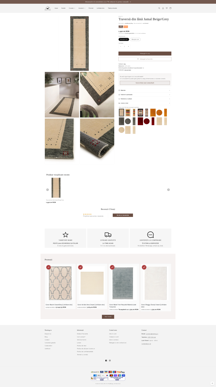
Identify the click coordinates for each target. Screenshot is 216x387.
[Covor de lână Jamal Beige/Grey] (121, 116)
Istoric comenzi (113, 339)
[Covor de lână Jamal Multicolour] (140, 116)
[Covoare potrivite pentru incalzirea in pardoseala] (125, 27)
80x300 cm (135, 39)
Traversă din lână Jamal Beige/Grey (55, 200)
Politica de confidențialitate (85, 351)
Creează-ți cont (114, 337)
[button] (159, 8)
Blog (46, 337)
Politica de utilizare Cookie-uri (86, 348)
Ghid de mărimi (81, 339)
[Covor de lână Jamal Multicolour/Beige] (128, 116)
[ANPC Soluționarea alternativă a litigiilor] (99, 380)
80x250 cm (123, 39)
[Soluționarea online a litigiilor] (116, 380)
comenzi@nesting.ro (152, 334)
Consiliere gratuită (50, 342)
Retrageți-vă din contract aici (117, 342)
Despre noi (48, 334)
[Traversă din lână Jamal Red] (153, 125)
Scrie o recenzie (123, 215)
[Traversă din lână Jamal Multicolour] (147, 116)
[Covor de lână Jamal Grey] (121, 125)
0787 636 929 (152, 337)
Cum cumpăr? (81, 337)
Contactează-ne (146, 343)
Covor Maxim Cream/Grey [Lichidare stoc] (59, 305)
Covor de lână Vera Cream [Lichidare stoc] (91, 305)
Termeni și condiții (82, 354)
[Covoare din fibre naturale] (121, 27)
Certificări (47, 348)
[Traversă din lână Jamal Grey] (134, 125)
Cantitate (121, 43)
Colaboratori (48, 345)
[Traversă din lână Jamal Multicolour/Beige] (134, 116)
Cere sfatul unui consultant (145, 83)
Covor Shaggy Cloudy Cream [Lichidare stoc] (154, 306)
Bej (125, 64)
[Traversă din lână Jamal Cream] (165, 125)
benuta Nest (127, 70)
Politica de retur (81, 345)
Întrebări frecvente (82, 334)
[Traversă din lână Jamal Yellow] (165, 116)
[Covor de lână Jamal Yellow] (153, 116)
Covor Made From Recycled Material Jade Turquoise (122, 306)
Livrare (79, 342)
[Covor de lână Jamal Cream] (159, 125)
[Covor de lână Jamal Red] (140, 125)
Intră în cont (112, 334)
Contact (47, 339)
